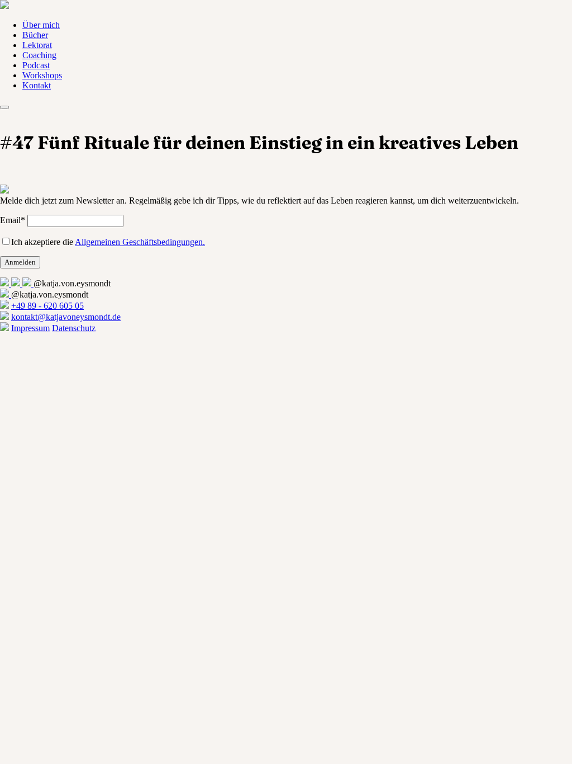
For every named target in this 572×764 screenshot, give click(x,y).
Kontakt (36, 85)
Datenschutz (74, 328)
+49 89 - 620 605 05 (47, 305)
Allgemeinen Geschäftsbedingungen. (140, 242)
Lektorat (37, 45)
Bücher (35, 35)
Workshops (42, 75)
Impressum (30, 328)
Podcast (36, 65)
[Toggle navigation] (4, 107)
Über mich (41, 25)
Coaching (39, 55)
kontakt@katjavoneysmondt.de (66, 317)
